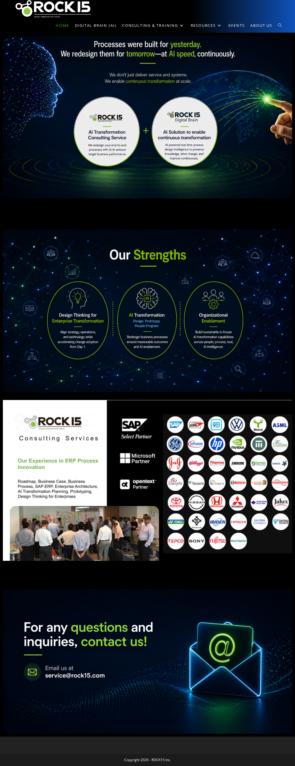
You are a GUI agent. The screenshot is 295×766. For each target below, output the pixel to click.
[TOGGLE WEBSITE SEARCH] (280, 25)
